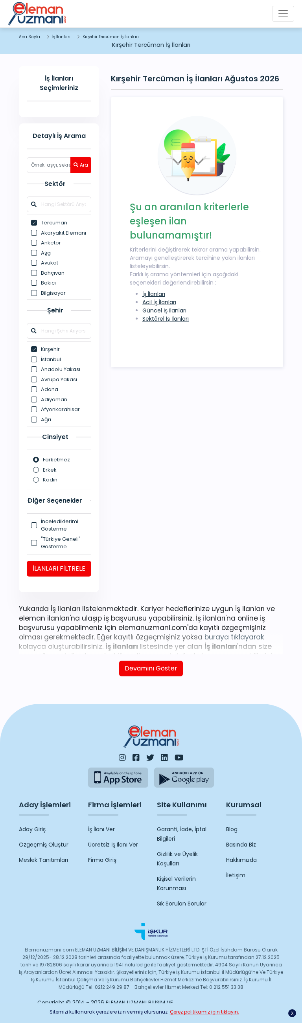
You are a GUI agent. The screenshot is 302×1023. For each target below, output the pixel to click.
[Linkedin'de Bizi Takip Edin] (164, 757)
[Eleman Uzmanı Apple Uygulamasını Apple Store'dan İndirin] (118, 778)
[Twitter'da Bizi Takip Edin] (150, 757)
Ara (84, 165)
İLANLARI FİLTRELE (59, 568)
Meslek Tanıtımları (43, 860)
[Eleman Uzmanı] (37, 14)
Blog (232, 829)
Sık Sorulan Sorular (181, 903)
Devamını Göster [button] (151, 668)
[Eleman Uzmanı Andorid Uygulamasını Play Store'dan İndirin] (184, 778)
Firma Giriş (102, 860)
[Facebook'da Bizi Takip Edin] (136, 757)
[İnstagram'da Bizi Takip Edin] (122, 757)
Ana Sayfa (29, 37)
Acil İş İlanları (159, 302)
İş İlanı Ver (101, 829)
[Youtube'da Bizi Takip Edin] (179, 757)
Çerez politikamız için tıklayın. (204, 1011)
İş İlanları (61, 37)
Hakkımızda (241, 860)
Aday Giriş (32, 829)
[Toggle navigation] (283, 14)
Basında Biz (241, 845)
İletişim (235, 875)
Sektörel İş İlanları (165, 319)
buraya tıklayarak (234, 637)
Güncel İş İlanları (164, 310)
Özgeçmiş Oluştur (43, 845)
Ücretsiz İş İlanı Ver (113, 845)
